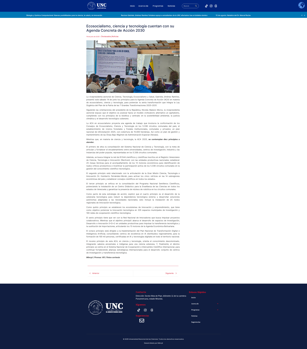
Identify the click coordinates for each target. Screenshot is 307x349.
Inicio (193, 298)
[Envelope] (142, 320)
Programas (195, 310)
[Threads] (216, 6)
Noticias (194, 316)
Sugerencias (195, 322)
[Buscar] (196, 6)
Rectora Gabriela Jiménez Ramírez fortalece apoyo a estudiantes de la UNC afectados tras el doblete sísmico (157, 15)
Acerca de (195, 304)
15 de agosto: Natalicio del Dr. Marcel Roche (226, 15)
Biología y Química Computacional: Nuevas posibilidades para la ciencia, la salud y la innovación (57, 15)
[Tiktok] (207, 6)
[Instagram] (211, 6)
